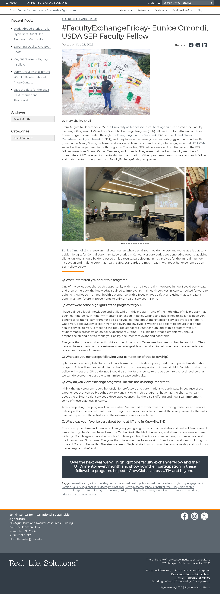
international (116, 487)
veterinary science (86, 494)
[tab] (122, 243)
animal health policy (134, 483)
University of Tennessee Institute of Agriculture (143, 127)
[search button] (211, 3)
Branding (157, 581)
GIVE (151, 2)
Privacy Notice (201, 581)
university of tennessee (104, 490)
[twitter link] (204, 516)
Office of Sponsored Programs (191, 570)
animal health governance (105, 483)
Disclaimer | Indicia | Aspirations (190, 574)
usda (122, 490)
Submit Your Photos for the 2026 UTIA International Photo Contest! (32, 77)
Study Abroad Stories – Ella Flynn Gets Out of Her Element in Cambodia (32, 34)
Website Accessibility (178, 581)
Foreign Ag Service (73, 487)
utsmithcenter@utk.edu (25, 539)
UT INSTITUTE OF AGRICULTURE (47, 2)
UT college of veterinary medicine (146, 490)
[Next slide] (205, 204)
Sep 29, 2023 (84, 44)
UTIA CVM (199, 143)
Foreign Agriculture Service (135, 135)
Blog (200, 10)
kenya (128, 487)
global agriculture (96, 487)
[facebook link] (184, 516)
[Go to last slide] (64, 204)
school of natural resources (161, 487)
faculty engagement (190, 483)
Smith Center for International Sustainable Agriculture (43, 10)
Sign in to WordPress (197, 587)
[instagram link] (194, 516)
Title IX (178, 577)
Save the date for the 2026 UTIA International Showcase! (31, 95)
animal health (80, 483)
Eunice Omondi (73, 250)
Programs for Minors (197, 577)
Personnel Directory (158, 570)
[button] (11, 3)
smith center (186, 487)
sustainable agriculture (76, 490)
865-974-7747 (22, 535)
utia (170, 490)
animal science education (162, 483)
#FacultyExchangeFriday (79, 19)
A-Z (158, 2)
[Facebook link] (191, 45)
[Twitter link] (197, 45)
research (138, 487)
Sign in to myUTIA (171, 587)
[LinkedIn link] (204, 45)
